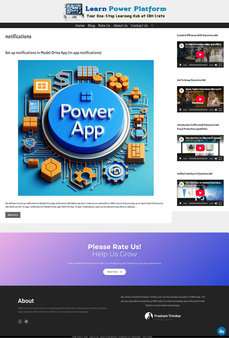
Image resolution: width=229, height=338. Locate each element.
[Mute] (216, 65)
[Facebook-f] (20, 321)
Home (80, 25)
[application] (200, 54)
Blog (91, 25)
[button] (152, 25)
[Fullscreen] (220, 65)
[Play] (180, 65)
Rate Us (104, 25)
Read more (13, 215)
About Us (120, 25)
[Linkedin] (26, 321)
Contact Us (139, 25)
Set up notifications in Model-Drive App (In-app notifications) (53, 52)
